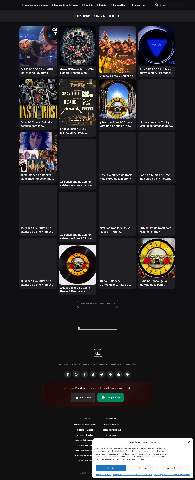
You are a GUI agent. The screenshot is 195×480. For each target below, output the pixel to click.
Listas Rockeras (85, 461)
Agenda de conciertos (36, 5)
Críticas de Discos (85, 430)
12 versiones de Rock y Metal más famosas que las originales (154, 124)
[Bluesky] (118, 374)
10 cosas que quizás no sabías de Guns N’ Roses (76, 236)
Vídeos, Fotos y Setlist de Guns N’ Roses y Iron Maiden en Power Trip (116, 77)
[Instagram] (76, 374)
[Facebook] (67, 374)
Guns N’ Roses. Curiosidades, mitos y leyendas (114, 283)
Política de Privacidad (111, 430)
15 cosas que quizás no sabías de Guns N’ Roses (76, 183)
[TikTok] (93, 374)
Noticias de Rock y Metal (85, 425)
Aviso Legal (111, 435)
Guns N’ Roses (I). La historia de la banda (153, 283)
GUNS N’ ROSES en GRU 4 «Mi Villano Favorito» (38, 71)
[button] (188, 442)
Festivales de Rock (85, 445)
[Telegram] (127, 374)
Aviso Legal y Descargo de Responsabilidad (172, 475)
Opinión (103, 5)
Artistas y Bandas (85, 435)
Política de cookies (103, 475)
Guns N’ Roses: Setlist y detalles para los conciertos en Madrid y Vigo (36, 124)
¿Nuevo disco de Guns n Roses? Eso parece (76, 289)
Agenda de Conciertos (85, 440)
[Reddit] (101, 374)
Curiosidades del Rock (85, 456)
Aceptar (111, 468)
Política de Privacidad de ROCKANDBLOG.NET (132, 475)
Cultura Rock (120, 5)
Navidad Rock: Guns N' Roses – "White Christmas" (115, 230)
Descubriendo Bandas (85, 450)
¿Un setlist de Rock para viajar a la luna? (155, 230)
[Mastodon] (110, 374)
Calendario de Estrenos (66, 5)
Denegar (143, 468)
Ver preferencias (175, 468)
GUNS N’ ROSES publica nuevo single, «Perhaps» (155, 71)
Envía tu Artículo (111, 425)
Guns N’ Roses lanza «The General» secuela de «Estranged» (77, 71)
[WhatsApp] (84, 374)
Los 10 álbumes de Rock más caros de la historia (116, 177)
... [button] (149, 4)
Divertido (88, 5)
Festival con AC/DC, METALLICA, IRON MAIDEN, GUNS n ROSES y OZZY (76, 130)
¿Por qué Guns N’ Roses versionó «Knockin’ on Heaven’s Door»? (116, 124)
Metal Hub (139, 5)
